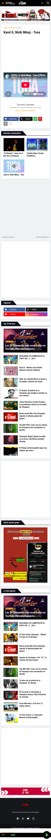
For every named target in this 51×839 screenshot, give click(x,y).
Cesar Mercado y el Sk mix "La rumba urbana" (31, 704)
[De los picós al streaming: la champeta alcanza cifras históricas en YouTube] (11, 695)
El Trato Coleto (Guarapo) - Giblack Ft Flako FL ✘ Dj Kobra (32, 635)
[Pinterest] (40, 119)
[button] (2, 3)
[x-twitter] (23, 819)
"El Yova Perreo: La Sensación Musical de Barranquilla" (30, 716)
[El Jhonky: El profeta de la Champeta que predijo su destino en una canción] (11, 393)
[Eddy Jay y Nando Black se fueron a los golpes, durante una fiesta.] (11, 382)
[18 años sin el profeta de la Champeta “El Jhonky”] (11, 683)
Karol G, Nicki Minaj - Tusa (14, 175)
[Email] (6, 124)
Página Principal (10, 28)
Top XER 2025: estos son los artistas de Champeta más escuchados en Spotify (33, 427)
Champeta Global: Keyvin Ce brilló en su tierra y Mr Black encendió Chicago (32, 439)
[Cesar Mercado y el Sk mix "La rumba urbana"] (11, 706)
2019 (19, 28)
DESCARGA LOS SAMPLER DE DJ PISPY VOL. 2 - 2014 (32, 357)
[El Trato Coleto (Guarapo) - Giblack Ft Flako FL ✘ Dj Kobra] (11, 637)
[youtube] (28, 819)
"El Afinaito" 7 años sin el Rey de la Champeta (13, 154)
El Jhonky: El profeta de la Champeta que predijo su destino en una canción (33, 393)
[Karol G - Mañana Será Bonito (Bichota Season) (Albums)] (11, 370)
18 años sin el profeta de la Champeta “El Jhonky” (29, 681)
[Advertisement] (21, 54)
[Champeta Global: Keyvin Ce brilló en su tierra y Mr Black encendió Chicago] (11, 439)
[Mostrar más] (10, 124)
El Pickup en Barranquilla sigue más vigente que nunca (33, 449)
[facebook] (18, 819)
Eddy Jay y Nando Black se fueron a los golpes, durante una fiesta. (33, 380)
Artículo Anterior (8, 237)
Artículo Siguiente (42, 237)
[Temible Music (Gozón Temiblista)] (37, 144)
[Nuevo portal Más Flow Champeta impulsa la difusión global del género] (11, 416)
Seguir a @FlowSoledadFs (25, 110)
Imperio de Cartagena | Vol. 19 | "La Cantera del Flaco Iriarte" (33, 658)
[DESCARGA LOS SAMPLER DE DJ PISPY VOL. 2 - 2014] (11, 359)
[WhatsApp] (35, 119)
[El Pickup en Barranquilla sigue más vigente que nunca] (11, 451)
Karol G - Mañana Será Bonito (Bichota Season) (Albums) (30, 368)
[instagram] (33, 819)
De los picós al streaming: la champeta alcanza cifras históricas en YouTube (32, 694)
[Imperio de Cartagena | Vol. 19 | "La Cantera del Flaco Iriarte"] (11, 660)
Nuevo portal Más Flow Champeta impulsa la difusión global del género (32, 416)
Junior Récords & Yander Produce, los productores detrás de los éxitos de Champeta (33, 404)
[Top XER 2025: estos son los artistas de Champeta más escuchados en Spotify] (11, 428)
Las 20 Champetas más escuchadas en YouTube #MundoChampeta (25, 347)
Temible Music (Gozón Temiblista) (35, 154)
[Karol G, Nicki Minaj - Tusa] (14, 166)
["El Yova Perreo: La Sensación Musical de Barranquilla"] (11, 718)
